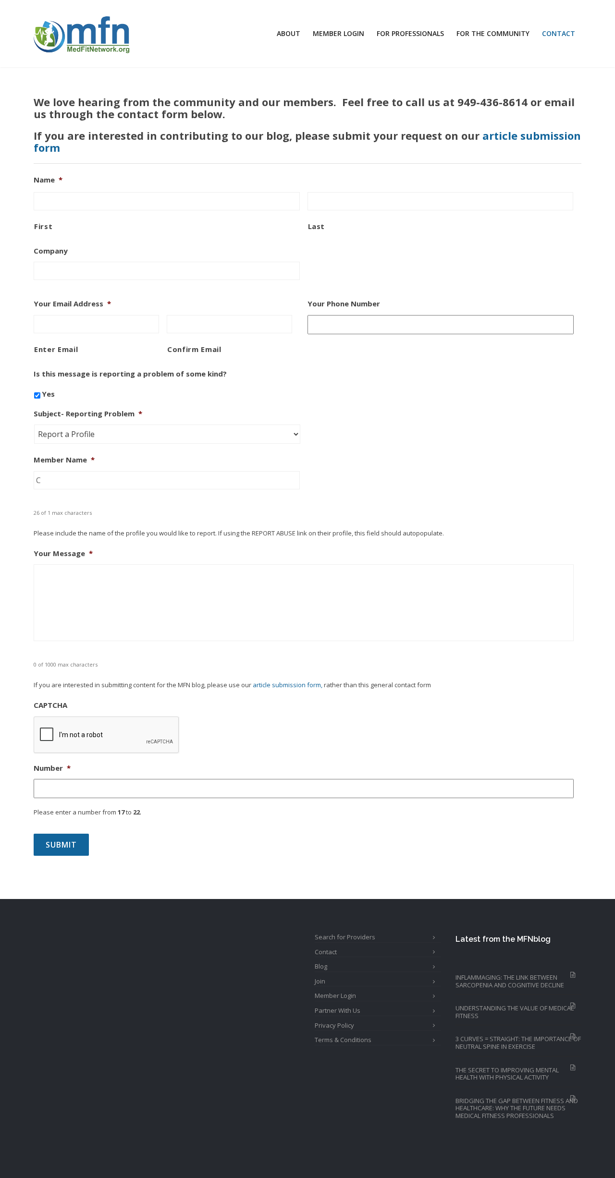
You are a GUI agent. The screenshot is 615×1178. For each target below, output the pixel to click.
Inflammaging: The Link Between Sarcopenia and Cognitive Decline (509, 981)
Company (51, 250)
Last (316, 226)
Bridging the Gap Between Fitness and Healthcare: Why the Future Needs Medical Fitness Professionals (516, 1108)
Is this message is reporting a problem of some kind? (130, 373)
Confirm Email (194, 349)
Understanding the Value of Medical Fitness (514, 1012)
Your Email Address (72, 303)
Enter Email (56, 349)
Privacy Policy (334, 1025)
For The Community (492, 33)
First (43, 226)
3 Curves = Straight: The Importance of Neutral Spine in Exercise (518, 1042)
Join (320, 981)
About (288, 33)
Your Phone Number (344, 303)
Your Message (63, 553)
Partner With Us (337, 1010)
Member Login (338, 33)
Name (48, 179)
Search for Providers (345, 937)
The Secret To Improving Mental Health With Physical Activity (507, 1074)
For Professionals (410, 33)
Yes (48, 394)
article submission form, (287, 684)
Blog (321, 966)
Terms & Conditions (343, 1039)
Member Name (64, 459)
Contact (558, 33)
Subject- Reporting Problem (88, 413)
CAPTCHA (50, 705)
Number (52, 768)
